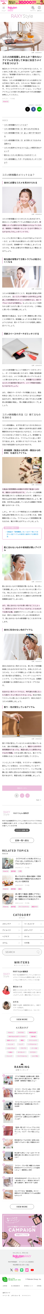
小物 (19, 871)
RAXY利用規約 (12, 1262)
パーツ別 (34, 1048)
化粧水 (10, 1052)
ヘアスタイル (32, 1044)
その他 (12, 98)
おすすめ (21, 1032)
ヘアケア (5, 936)
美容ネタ (35, 906)
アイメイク (6, 930)
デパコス (33, 1052)
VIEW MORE (22, 1019)
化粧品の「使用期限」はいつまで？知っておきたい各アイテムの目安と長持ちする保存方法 (22, 534)
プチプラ (23, 1048)
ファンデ (9, 1056)
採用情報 (39, 1285)
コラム (4, 943)
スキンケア (6, 924)
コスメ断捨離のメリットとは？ (16, 125)
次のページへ (22, 788)
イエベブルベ (11, 1048)
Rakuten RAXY (13, 9)
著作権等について (28, 1285)
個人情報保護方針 (15, 1285)
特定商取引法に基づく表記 (21, 1264)
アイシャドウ (33, 1040)
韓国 (22, 1040)
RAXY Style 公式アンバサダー (17, 1036)
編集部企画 (32, 1032)
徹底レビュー (11, 1040)
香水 (19, 889)
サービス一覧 (6, 1295)
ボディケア (28, 930)
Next (38, 800)
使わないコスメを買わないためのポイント (20, 155)
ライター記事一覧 (22, 830)
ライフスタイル (23, 906)
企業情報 (5, 1285)
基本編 (13, 871)
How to (5, 101)
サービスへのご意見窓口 (26, 1262)
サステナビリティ (26, 1295)
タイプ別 (35, 1056)
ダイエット (21, 1052)
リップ (21, 1044)
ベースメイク (29, 924)
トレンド (10, 1044)
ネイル (26, 936)
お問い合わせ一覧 (15, 1295)
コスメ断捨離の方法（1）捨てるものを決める (21, 129)
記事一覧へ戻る (22, 840)
